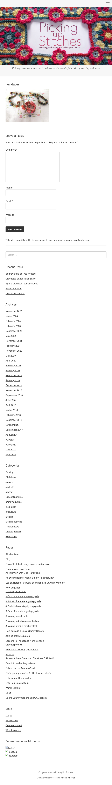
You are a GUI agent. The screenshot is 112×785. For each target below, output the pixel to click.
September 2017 (14, 429)
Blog (8, 559)
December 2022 (14, 331)
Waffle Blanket (13, 688)
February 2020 (13, 365)
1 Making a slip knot (16, 591)
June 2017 (11, 444)
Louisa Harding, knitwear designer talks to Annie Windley (35, 582)
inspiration (11, 506)
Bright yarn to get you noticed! (21, 273)
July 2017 (11, 439)
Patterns (10, 654)
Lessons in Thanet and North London (25, 640)
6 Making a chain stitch (17, 616)
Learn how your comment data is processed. (69, 240)
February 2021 (13, 345)
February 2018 (13, 415)
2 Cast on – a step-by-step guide (22, 596)
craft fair (10, 487)
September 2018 (14, 395)
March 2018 (12, 410)
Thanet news (12, 526)
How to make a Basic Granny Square (25, 631)
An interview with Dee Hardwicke (23, 572)
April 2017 (11, 454)
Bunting (10, 472)
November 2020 (14, 350)
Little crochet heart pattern (19, 678)
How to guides (13, 587)
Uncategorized (13, 531)
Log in (9, 715)
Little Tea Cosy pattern (17, 683)
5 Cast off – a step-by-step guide (22, 611)
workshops (11, 536)
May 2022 (11, 335)
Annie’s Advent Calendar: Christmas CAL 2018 (30, 658)
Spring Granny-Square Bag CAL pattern (26, 697)
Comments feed (14, 725)
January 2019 (13, 380)
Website (10, 214)
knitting (9, 516)
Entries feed (12, 720)
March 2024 (12, 316)
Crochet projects (14, 644)
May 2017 (11, 449)
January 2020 (13, 370)
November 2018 (14, 390)
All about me (12, 554)
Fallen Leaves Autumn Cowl (20, 668)
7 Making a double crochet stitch (22, 621)
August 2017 (12, 434)
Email (9, 201)
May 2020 (11, 355)
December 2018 (14, 385)
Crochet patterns (14, 497)
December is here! (15, 293)
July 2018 (11, 400)
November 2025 (14, 311)
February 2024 (13, 321)
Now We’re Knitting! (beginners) (22, 649)
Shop (8, 692)
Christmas (11, 477)
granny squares (14, 501)
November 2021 (14, 340)
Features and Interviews (18, 569)
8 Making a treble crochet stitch (21, 626)
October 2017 (13, 424)
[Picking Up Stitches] (56, 62)
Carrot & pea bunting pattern (20, 663)
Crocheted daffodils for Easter (21, 278)
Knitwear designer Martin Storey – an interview (30, 577)
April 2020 (11, 360)
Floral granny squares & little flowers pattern (28, 673)
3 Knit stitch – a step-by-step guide (23, 601)
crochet (9, 492)
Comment (11, 149)
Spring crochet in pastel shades (22, 283)
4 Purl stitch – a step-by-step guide (23, 606)
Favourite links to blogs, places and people (28, 564)
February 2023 (13, 326)
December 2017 (14, 419)
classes (9, 482)
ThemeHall (70, 777)
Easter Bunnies (13, 288)
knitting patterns (14, 521)
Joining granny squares (18, 635)
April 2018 (11, 405)
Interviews (11, 511)
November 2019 (14, 375)
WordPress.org (13, 730)
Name (9, 187)
